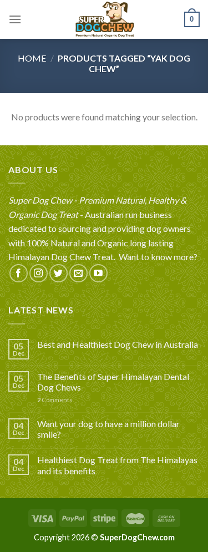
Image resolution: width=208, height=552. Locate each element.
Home (32, 58)
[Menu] (15, 19)
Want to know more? (158, 256)
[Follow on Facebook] (18, 273)
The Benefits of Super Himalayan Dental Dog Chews (113, 381)
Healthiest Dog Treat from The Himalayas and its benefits (117, 464)
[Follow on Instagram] (38, 273)
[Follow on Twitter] (58, 273)
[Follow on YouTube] (98, 273)
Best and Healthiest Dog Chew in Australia (117, 344)
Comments (55, 399)
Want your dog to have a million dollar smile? (108, 428)
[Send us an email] (78, 273)
